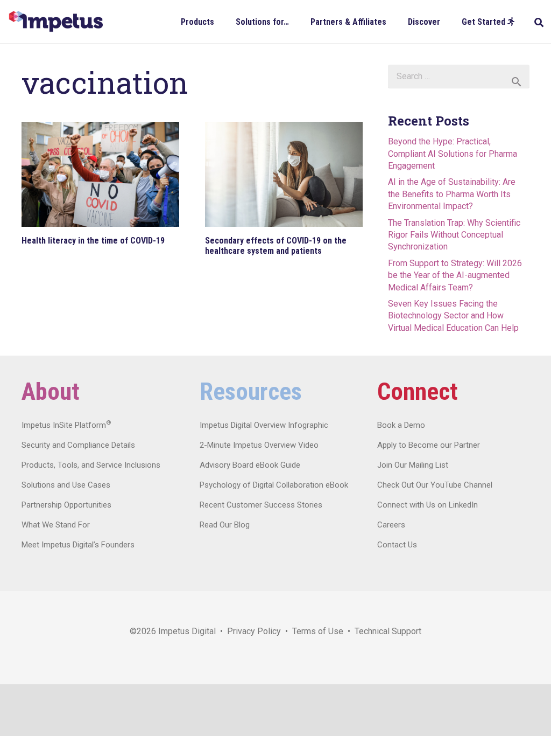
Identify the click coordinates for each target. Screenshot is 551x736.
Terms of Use (317, 631)
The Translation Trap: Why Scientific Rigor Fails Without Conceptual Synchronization (454, 235)
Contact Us (397, 545)
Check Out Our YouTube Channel (434, 485)
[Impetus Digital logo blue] (56, 21)
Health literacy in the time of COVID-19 (93, 240)
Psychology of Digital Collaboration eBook (274, 485)
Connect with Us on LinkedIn (427, 505)
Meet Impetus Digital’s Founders (78, 545)
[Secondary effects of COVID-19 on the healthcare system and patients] (284, 174)
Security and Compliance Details (78, 445)
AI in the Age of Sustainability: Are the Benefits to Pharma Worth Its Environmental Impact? (451, 194)
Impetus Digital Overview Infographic (264, 425)
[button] (221, 21)
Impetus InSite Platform (66, 425)
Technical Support (388, 631)
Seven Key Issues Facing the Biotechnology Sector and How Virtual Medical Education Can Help (453, 315)
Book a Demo (401, 425)
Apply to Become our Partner (428, 445)
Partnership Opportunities (66, 505)
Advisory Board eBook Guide (250, 465)
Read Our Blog (225, 525)
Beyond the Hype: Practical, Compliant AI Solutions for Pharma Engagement (452, 153)
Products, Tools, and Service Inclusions (91, 465)
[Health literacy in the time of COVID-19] (100, 174)
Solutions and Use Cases (66, 485)
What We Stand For (56, 525)
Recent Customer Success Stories (261, 505)
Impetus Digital (187, 631)
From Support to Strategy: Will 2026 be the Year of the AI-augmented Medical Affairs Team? (455, 275)
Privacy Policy (254, 631)
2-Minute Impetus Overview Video (259, 445)
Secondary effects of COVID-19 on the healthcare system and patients (276, 245)
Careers (391, 525)
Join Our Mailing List (412, 465)
